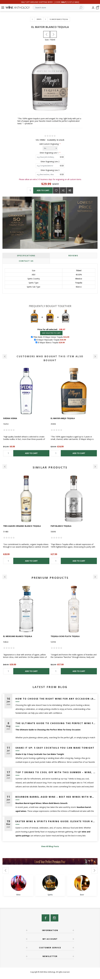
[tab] (26, 255)
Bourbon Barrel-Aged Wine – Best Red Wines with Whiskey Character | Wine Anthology (55, 796)
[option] (26, 412)
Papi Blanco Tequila (13, 526)
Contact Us (26, 261)
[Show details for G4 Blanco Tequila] (74, 499)
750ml (78, 270)
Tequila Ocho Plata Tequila (17, 636)
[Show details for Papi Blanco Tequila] (26, 499)
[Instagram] (54, 917)
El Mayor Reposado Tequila (65, 418)
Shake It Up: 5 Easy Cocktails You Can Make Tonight (54, 747)
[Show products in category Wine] (18, 883)
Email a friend (70, 190)
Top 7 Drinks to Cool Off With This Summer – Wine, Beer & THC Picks (55, 772)
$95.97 (62, 329)
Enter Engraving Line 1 (49, 152)
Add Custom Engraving (49, 144)
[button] (4, 356)
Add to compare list (63, 190)
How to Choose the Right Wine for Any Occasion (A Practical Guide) (55, 698)
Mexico (78, 278)
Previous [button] (4, 466)
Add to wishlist (56, 190)
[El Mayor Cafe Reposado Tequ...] (53, 34)
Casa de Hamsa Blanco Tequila (66, 636)
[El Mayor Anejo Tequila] (46, 34)
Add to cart (43, 190)
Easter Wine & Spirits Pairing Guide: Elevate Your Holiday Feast (55, 821)
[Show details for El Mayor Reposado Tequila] (74, 391)
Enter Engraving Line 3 (50, 170)
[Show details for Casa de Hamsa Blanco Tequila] (74, 609)
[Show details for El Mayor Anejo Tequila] (26, 391)
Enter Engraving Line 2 (50, 161)
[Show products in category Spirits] (50, 883)
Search (80, 7)
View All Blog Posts (50, 846)
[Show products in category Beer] (82, 883)
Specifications (26, 255)
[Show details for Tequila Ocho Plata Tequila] (26, 609)
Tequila (78, 282)
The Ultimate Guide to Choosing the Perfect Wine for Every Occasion (55, 723)
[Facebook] (45, 917)
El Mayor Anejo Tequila (15, 418)
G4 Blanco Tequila (60, 526)
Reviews (73, 255)
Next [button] (95, 466)
